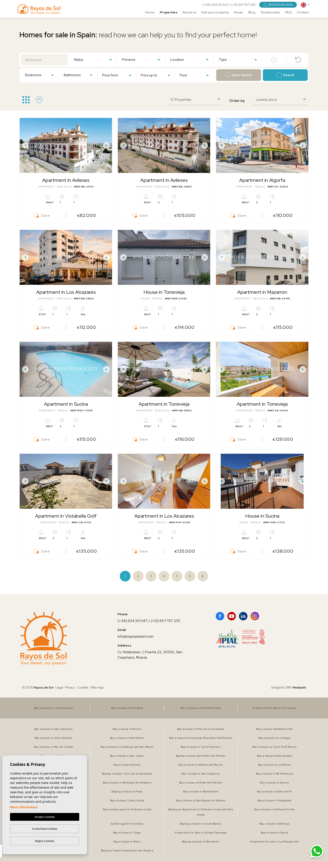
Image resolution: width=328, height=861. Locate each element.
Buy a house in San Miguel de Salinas (200, 800)
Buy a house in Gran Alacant (53, 738)
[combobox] (92, 59)
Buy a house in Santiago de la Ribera (127, 782)
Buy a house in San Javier (127, 756)
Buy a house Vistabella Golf (274, 729)
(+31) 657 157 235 (243, 5)
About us (189, 12)
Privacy (70, 687)
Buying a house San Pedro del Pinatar (201, 756)
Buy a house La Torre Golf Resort (274, 747)
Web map (97, 687)
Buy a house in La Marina (274, 764)
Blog (251, 12)
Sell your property (215, 12)
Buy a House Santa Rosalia (274, 756)
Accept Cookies (45, 817)
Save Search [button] (242, 75)
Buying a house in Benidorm (200, 841)
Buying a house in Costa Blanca (200, 823)
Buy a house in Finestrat (127, 708)
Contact (303, 12)
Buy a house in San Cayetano (53, 729)
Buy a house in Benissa (274, 823)
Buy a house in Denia (274, 832)
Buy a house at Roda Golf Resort (200, 782)
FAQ (288, 12)
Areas (238, 12)
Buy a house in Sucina (274, 782)
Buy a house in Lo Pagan (274, 738)
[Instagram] (255, 616)
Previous (24, 145)
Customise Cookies (44, 829)
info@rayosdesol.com (135, 636)
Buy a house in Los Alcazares (53, 708)
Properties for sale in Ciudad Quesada (200, 832)
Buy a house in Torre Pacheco (201, 747)
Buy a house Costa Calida (127, 800)
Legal (60, 687)
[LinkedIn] (243, 616)
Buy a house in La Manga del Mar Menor (127, 747)
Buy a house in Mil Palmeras (274, 773)
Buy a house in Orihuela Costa (201, 708)
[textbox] (93, 59)
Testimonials (270, 12)
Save (45, 215)
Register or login (280, 4)
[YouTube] (231, 616)
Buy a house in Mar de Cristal (53, 747)
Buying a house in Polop (127, 791)
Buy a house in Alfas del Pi (274, 791)
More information (23, 807)
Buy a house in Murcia (127, 729)
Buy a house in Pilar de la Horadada (200, 729)
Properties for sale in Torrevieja (274, 708)
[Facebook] (220, 616)
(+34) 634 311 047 (216, 5)
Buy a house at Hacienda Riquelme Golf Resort (200, 738)
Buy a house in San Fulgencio (201, 773)
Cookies (82, 687)
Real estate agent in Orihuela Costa (127, 809)
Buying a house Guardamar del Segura (127, 850)
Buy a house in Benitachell (200, 791)
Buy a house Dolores (127, 764)
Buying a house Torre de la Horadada (127, 773)
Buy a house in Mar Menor (127, 738)
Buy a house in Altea (127, 841)
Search (289, 75)
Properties (168, 12)
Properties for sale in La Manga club (274, 841)
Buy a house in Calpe (127, 832)
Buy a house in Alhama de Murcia (201, 764)
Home (150, 12)
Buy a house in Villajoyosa (274, 800)
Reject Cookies (44, 841)
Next (107, 145)
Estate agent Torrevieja (127, 823)
